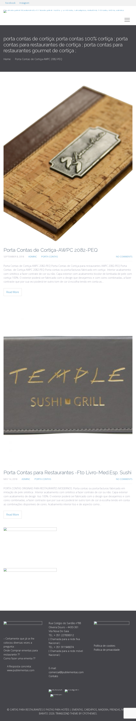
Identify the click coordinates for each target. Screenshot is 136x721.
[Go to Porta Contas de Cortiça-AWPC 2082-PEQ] (68, 163)
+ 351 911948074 (64, 647)
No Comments (124, 256)
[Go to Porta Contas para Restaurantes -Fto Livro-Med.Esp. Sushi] (68, 385)
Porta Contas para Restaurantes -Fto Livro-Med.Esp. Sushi (67, 472)
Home (7, 59)
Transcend (62, 713)
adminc (32, 256)
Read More (12, 292)
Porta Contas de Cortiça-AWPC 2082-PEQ (51, 250)
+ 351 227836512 (64, 635)
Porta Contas (49, 256)
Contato (53, 676)
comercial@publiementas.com (66, 672)
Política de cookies (104, 645)
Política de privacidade (107, 649)
